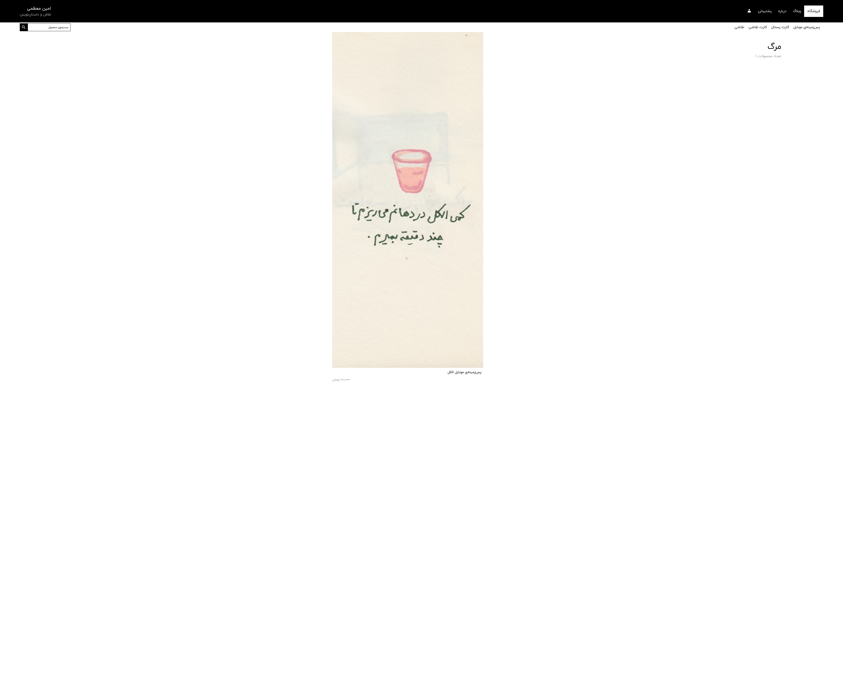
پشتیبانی (765, 11)
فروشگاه (813, 11)
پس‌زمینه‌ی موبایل (806, 27)
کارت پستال (780, 27)
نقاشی (739, 27)
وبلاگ (797, 11)
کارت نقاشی (758, 27)
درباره (782, 11)
